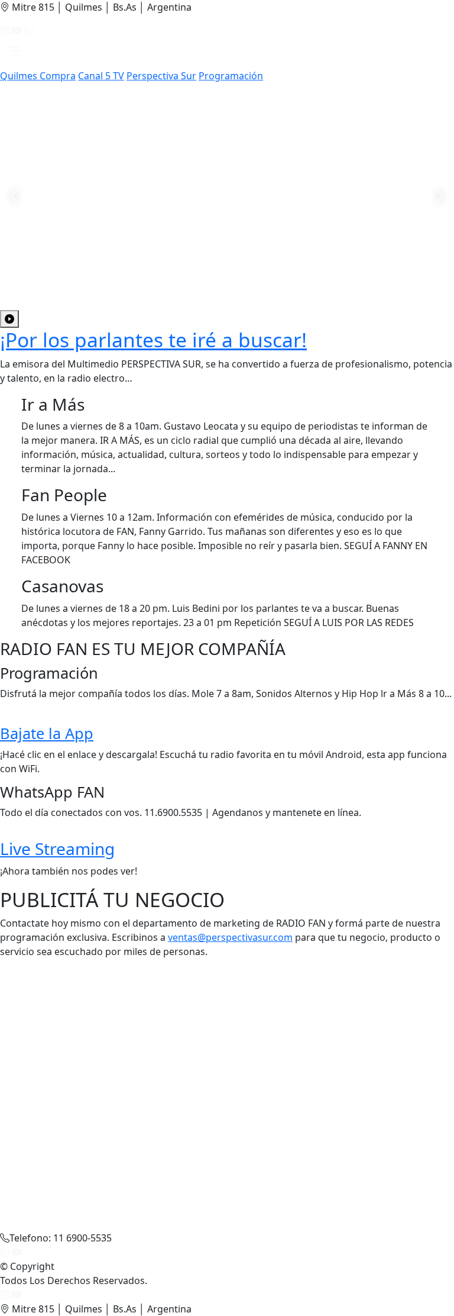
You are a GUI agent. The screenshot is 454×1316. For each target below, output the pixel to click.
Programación (231, 75)
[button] (15, 53)
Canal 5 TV (101, 75)
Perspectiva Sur (161, 75)
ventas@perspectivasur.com (230, 937)
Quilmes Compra (38, 75)
